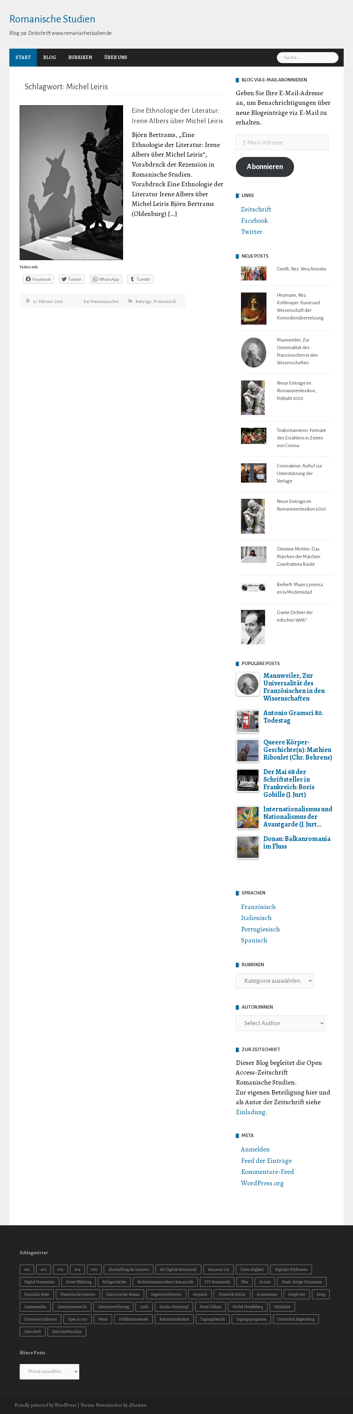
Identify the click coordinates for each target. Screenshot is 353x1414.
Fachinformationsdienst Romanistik (165, 1282)
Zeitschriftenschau (67, 1331)
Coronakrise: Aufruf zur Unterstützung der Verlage (299, 473)
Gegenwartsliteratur (166, 1294)
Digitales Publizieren (291, 1269)
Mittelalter (282, 1306)
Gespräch (200, 1294)
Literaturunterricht (72, 1306)
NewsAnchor (109, 1405)
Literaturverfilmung (113, 1306)
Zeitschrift (256, 209)
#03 (60, 1269)
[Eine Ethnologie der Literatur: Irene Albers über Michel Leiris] (71, 182)
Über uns (115, 57)
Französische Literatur (77, 1294)
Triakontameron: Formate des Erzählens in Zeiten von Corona (301, 438)
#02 (44, 1269)
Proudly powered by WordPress (45, 1405)
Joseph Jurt (296, 1294)
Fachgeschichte (114, 1282)
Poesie (103, 1319)
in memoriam (267, 1294)
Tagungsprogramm (251, 1319)
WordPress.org (262, 1183)
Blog (49, 57)
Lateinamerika (35, 1306)
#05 (94, 1269)
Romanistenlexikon (174, 1319)
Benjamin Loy (218, 1269)
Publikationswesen (133, 1319)
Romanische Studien (52, 18)
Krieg (320, 1294)
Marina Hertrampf (174, 1306)
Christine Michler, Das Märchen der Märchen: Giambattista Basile (299, 556)
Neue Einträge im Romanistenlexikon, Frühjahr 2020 (296, 390)
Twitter (251, 231)
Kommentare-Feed (267, 1171)
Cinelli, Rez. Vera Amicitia (301, 268)
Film (244, 1282)
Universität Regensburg (296, 1319)
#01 (27, 1269)
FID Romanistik (217, 1282)
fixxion (265, 1282)
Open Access (77, 1319)
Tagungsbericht (212, 1319)
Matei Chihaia (210, 1306)
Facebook (254, 220)
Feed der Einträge (266, 1160)
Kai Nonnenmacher (101, 301)
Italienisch (256, 917)
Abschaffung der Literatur (128, 1269)
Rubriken (80, 57)
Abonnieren (265, 167)
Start (23, 57)
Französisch (164, 301)
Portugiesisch (260, 929)
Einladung (250, 1112)
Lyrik (144, 1306)
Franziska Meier (36, 1294)
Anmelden (255, 1149)
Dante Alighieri (252, 1269)
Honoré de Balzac (232, 1294)
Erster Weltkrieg (78, 1282)
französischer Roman (123, 1294)
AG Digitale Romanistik (178, 1269)
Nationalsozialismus (40, 1319)
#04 (77, 1269)
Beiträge (143, 301)
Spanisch (254, 940)
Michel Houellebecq (247, 1306)
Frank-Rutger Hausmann (302, 1282)
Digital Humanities (39, 1282)
